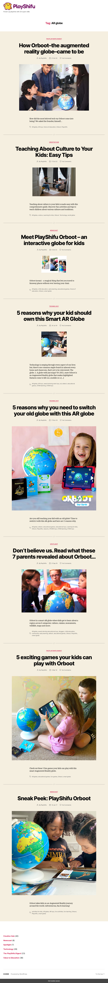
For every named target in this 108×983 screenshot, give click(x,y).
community (35, 633)
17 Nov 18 (54, 420)
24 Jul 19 (54, 325)
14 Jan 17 (54, 805)
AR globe (34, 127)
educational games (63, 289)
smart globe (48, 291)
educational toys (61, 527)
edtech (64, 383)
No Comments (66, 58)
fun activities (59, 911)
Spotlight (54, 544)
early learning (53, 289)
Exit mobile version (54, 981)
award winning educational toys (48, 631)
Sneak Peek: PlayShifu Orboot (54, 798)
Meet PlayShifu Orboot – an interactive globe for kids (54, 240)
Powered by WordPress (19, 974)
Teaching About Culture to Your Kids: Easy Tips (54, 151)
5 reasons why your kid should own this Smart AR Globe (54, 316)
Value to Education (11, 958)
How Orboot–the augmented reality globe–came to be (54, 48)
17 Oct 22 (54, 161)
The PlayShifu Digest (54, 39)
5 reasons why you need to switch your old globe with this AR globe (54, 410)
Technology (63, 215)
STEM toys (49, 385)
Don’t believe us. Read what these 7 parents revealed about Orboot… (54, 553)
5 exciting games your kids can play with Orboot (54, 660)
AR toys (40, 127)
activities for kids (37, 911)
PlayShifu (44, 58)
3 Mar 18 (54, 670)
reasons (46, 529)
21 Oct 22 (54, 58)
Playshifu (64, 127)
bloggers (61, 631)
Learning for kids (48, 215)
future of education (50, 127)
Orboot (58, 127)
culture (40, 215)
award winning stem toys (51, 383)
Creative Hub (54, 142)
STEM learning (41, 385)
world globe (71, 215)
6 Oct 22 (54, 250)
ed (61, 383)
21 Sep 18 (54, 563)
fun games (54, 776)
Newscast (54, 230)
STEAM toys (53, 529)
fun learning (67, 911)
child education (43, 289)
